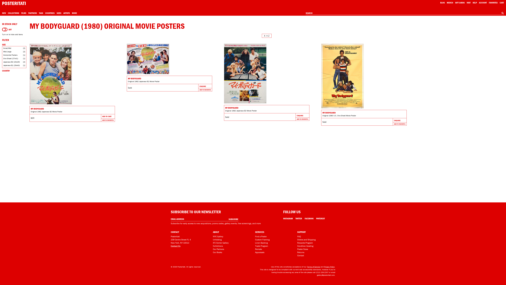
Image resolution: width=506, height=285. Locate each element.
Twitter (298, 218)
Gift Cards (460, 2)
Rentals (258, 249)
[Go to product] (72, 74)
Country (6, 70)
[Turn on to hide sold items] (5, 29)
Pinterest (320, 218)
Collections (13, 13)
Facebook (309, 218)
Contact (300, 255)
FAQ (299, 236)
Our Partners (218, 249)
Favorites (493, 2)
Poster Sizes (302, 249)
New (4, 13)
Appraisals (259, 252)
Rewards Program (305, 242)
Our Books (217, 252)
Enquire (203, 86)
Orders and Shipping (306, 239)
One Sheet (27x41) (10, 58)
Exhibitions (218, 246)
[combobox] (405, 13)
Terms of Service (313, 267)
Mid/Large (7, 51)
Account (483, 2)
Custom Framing (262, 239)
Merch (450, 2)
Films (23, 13)
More (74, 13)
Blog (442, 2)
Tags (41, 13)
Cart (502, 2)
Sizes (59, 13)
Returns (300, 252)
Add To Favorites (108, 120)
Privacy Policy (329, 267)
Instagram (288, 218)
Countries (50, 13)
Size (4, 44)
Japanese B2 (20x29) (11, 62)
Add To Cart (106, 116)
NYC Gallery (218, 236)
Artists (66, 13)
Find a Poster (261, 236)
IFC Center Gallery (221, 242)
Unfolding (217, 239)
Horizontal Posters (10, 55)
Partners (32, 13)
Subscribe (233, 219)
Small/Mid (7, 48)
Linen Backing (261, 242)
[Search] (502, 13)
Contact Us (175, 246)
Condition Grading (305, 246)
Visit (469, 2)
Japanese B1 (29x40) (11, 65)
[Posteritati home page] (14, 3)
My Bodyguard (37, 108)
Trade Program (261, 246)
